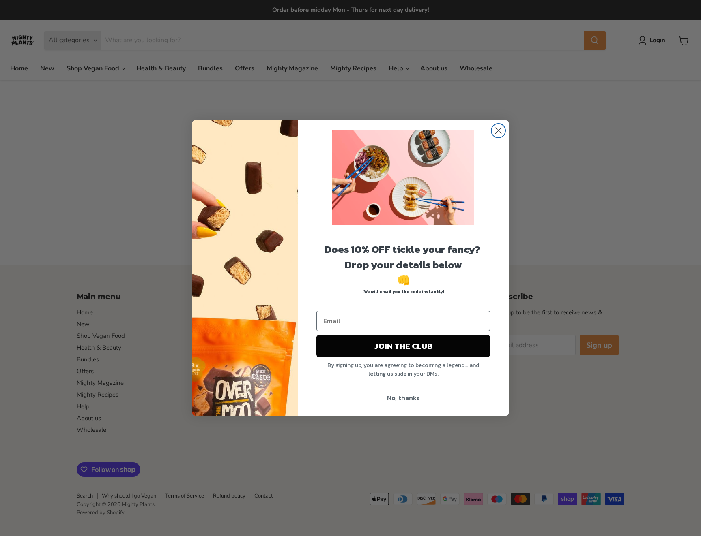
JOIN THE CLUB (403, 346)
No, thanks (403, 398)
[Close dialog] (498, 131)
